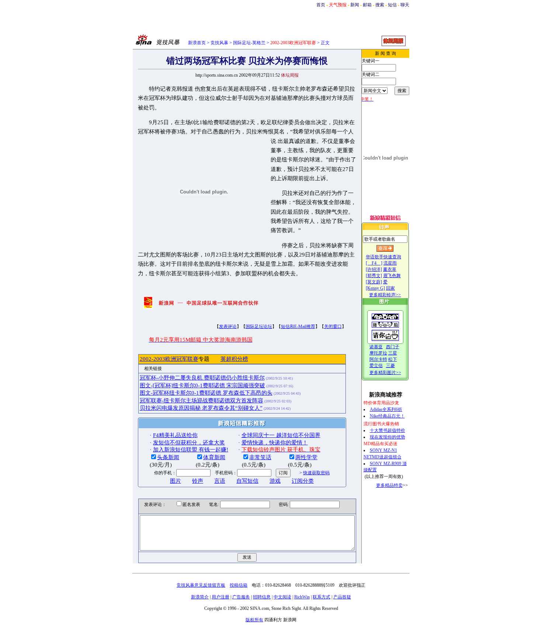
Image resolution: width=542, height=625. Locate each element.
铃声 (197, 481)
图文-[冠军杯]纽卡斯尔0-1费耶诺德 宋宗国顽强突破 (202, 385)
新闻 (354, 4)
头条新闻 (168, 457)
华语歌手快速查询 (383, 256)
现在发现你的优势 (387, 437)
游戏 (275, 481)
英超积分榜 (234, 359)
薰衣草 (389, 269)
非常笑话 (260, 457)
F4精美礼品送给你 (175, 435)
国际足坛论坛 (259, 326)
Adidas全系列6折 (386, 409)
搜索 (379, 4)
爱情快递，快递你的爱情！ (275, 443)
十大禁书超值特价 (387, 430)
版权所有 (254, 619)
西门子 (392, 346)
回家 (390, 288)
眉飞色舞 (392, 275)
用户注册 (220, 597)
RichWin (302, 597)
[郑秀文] (374, 275)
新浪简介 (200, 597)
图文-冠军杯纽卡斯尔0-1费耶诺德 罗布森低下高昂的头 (206, 393)
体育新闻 (214, 457)
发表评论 (228, 326)
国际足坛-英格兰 (249, 42)
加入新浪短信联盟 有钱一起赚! (190, 450)
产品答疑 (342, 597)
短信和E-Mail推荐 (298, 326)
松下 (392, 359)
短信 (392, 4)
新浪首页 (197, 42)
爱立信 (376, 365)
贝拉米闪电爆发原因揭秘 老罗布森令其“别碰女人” (201, 408)
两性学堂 (306, 457)
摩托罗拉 (378, 353)
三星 (392, 353)
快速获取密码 (316, 472)
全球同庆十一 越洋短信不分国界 (281, 435)
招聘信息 (262, 597)
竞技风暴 (219, 42)
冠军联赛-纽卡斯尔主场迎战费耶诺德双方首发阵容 (201, 401)
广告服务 (241, 597)
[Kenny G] (375, 288)
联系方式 (321, 597)
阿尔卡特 (378, 359)
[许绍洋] (374, 269)
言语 (219, 481)
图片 (175, 481)
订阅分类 (303, 481)
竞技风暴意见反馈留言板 (201, 585)
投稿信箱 (238, 585)
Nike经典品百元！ (387, 416)
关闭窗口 (333, 326)
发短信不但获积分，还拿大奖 (189, 443)
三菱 (390, 365)
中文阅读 (282, 597)
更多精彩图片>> (385, 372)
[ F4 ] (374, 263)
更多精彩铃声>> (385, 294)
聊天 (404, 4)
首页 (320, 4)
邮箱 (367, 4)
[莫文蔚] (374, 281)
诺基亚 (376, 346)
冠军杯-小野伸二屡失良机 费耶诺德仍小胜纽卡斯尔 (202, 378)
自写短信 (247, 481)
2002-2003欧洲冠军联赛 (169, 359)
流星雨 (390, 263)
